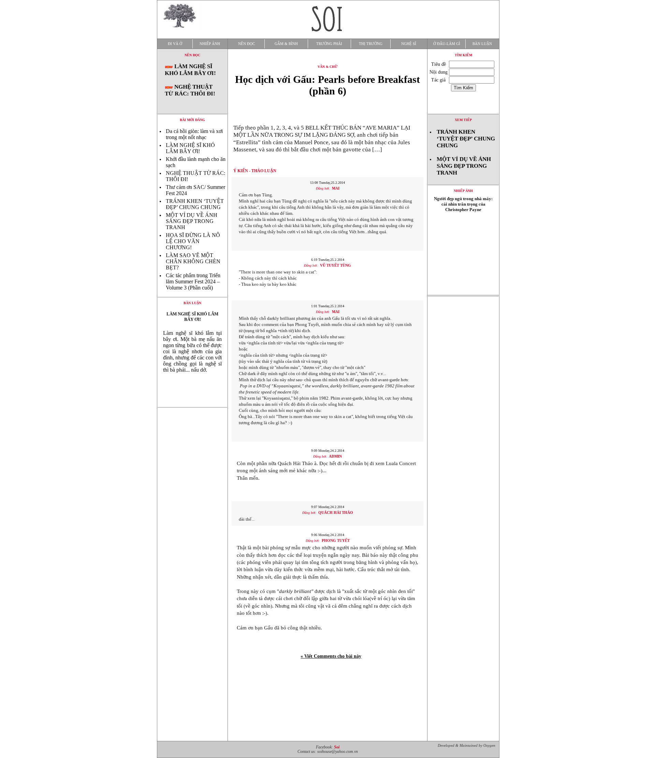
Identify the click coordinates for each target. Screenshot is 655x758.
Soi (336, 747)
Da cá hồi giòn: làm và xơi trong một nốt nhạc (194, 134)
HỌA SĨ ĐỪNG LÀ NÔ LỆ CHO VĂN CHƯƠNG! (193, 241)
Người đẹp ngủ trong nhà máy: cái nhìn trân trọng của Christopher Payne (463, 204)
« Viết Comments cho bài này (331, 656)
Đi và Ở (175, 44)
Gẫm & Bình (286, 44)
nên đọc (192, 55)
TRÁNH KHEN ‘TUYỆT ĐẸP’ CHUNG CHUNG (195, 204)
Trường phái (329, 44)
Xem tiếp (463, 120)
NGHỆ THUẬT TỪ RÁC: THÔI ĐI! (190, 90)
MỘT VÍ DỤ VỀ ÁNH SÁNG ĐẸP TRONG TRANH (191, 221)
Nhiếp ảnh (210, 44)
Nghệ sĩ (408, 44)
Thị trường (370, 44)
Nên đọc (246, 44)
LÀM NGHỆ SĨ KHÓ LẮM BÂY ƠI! (190, 69)
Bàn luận (482, 44)
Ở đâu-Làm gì (446, 44)
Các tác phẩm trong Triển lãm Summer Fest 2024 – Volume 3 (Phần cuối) (193, 281)
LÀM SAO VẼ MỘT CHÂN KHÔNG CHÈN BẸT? (193, 261)
